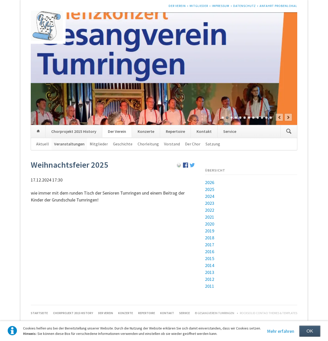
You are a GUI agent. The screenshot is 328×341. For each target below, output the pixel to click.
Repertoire (175, 131)
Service (229, 131)
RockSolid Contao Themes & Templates (268, 313)
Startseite (38, 131)
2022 (209, 210)
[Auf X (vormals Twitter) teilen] (192, 166)
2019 (209, 231)
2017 (209, 245)
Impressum (220, 6)
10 (262, 117)
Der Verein (177, 6)
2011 (209, 286)
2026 (209, 182)
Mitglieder (199, 6)
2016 (209, 251)
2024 (209, 196)
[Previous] (279, 117)
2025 (209, 189)
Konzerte (146, 131)
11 (266, 117)
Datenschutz (244, 6)
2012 (209, 279)
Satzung (213, 143)
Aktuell (42, 143)
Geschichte (122, 143)
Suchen (289, 131)
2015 (209, 258)
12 (271, 117)
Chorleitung (148, 143)
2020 (209, 224)
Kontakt (204, 131)
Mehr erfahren (280, 331)
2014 (209, 265)
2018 (209, 238)
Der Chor (192, 143)
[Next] (288, 117)
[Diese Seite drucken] (178, 166)
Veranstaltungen (69, 143)
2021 (209, 217)
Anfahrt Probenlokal (278, 6)
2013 (209, 272)
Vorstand (172, 143)
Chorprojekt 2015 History (73, 131)
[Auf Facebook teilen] (185, 166)
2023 (209, 203)
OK (309, 331)
